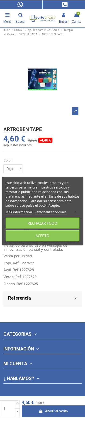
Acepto (42, 235)
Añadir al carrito (56, 411)
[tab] (42, 298)
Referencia (19, 298)
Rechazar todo (42, 223)
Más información (18, 212)
